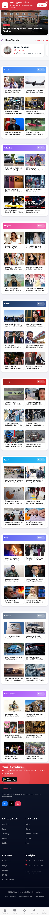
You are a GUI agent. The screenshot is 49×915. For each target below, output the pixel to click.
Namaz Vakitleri (32, 833)
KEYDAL (38, 871)
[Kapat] (46, 2)
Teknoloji (5, 833)
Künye (4, 865)
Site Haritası (39, 896)
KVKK (4, 875)
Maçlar (28, 838)
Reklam (5, 870)
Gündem (5, 824)
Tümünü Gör (39, 40)
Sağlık (4, 843)
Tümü (40, 70)
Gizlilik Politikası (10, 896)
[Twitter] (11, 803)
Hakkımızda (6, 861)
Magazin (5, 838)
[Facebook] (5, 803)
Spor (4, 829)
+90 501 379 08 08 (36, 860)
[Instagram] (18, 803)
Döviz (28, 824)
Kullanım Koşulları (25, 896)
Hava (28, 829)
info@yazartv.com (36, 865)
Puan (27, 843)
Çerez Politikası (8, 880)
